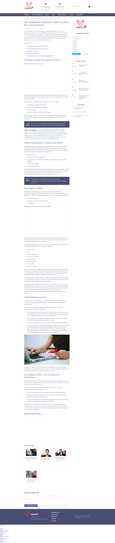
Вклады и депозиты (4, 536)
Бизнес (47, 14)
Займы (71, 14)
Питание (75, 45)
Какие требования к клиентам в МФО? (38, 48)
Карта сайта (55, 514)
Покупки (75, 42)
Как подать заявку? (32, 51)
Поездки (75, 40)
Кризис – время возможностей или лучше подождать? (81, 116)
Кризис (1, 529)
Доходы (1, 532)
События (26, 14)
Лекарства (75, 51)
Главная (27, 18)
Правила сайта (55, 512)
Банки (53, 14)
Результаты (86, 53)
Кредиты (2, 537)
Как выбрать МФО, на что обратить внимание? (40, 55)
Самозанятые (3, 533)
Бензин (75, 47)
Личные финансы (62, 14)
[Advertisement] (46, 429)
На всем (75, 37)
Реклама (54, 520)
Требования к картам (33, 53)
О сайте (54, 518)
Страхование (79, 14)
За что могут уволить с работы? (80, 111)
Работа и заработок (37, 14)
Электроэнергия (77, 49)
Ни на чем (75, 44)
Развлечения (76, 38)
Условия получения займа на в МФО (37, 46)
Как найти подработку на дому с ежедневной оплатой (80, 108)
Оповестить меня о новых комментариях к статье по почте (54, 505)
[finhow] (21, 2)
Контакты (54, 516)
